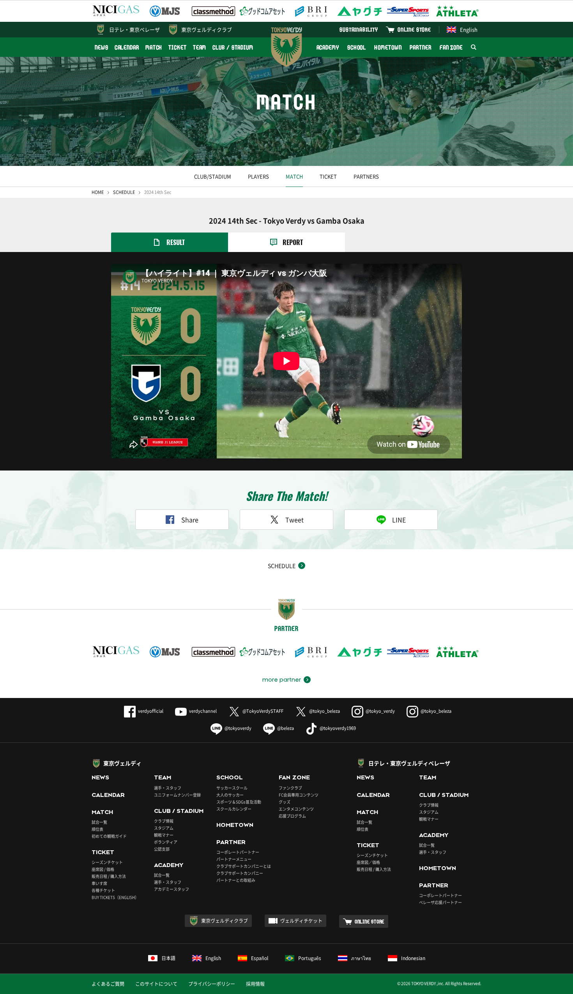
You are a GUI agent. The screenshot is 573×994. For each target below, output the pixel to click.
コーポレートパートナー (237, 852)
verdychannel (203, 711)
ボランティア (165, 842)
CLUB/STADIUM (212, 176)
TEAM (200, 47)
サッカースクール (232, 788)
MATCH (154, 47)
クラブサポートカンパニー (239, 873)
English (469, 29)
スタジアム (163, 828)
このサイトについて (156, 983)
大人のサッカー (230, 795)
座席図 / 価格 (103, 869)
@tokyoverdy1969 (338, 728)
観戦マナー (163, 835)
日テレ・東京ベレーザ (134, 29)
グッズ (284, 802)
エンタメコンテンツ (296, 809)
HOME (98, 192)
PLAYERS (258, 176)
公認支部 (162, 849)
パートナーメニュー (233, 859)
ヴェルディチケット (301, 920)
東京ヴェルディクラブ (206, 29)
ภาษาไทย (361, 958)
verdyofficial (150, 711)
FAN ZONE (451, 47)
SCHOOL (356, 47)
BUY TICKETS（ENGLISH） (115, 897)
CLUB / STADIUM (232, 47)
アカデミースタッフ (171, 889)
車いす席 (99, 883)
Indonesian (413, 958)
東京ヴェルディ (122, 763)
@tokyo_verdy (380, 711)
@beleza (285, 728)
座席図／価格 (368, 862)
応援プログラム (292, 816)
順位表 (97, 829)
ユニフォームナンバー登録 (177, 795)
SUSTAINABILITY (359, 29)
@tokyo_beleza (324, 711)
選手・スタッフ (167, 788)
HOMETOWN (387, 47)
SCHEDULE (124, 192)
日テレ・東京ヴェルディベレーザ (409, 763)
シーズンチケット (107, 862)
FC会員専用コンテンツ (298, 795)
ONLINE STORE (414, 29)
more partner (281, 679)
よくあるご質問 (108, 983)
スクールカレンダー (233, 809)
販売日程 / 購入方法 (109, 876)
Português (309, 958)
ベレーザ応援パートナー (440, 902)
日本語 (168, 958)
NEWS (101, 47)
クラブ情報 (163, 821)
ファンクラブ (290, 788)
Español (259, 958)
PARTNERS (366, 176)
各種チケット (103, 890)
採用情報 (255, 983)
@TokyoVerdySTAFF (262, 711)
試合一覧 (99, 822)
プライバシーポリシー (211, 983)
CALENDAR (127, 47)
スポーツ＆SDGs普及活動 (238, 802)
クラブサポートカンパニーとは (243, 866)
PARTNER (420, 47)
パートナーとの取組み (235, 880)
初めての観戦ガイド (109, 836)
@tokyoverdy (238, 728)
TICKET (177, 47)
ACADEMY (328, 47)
